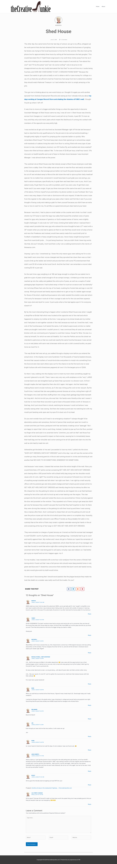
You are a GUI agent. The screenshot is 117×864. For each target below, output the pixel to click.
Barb (32, 688)
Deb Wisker (34, 709)
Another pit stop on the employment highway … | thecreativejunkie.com (52, 788)
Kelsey (33, 775)
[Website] (81, 838)
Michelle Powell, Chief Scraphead (40, 656)
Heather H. (34, 639)
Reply (89, 614)
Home (97, 6)
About (103, 6)
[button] (69, 589)
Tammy (33, 618)
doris (32, 740)
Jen (32, 723)
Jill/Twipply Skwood (37, 793)
